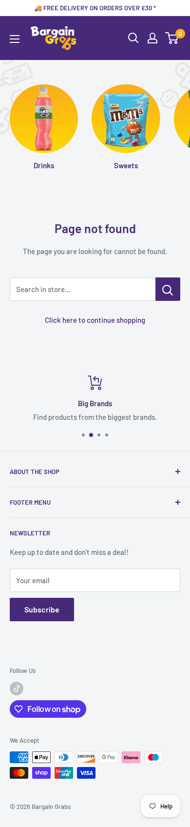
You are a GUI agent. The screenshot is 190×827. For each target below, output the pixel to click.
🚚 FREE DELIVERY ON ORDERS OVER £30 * (95, 8)
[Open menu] (14, 39)
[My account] (152, 38)
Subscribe (41, 609)
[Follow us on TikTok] (16, 688)
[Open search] (133, 38)
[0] (172, 38)
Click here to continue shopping (95, 319)
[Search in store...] (167, 289)
